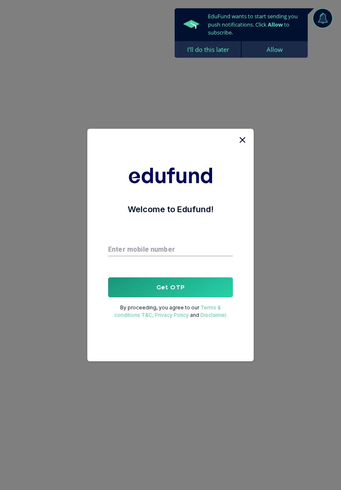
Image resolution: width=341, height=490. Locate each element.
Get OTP (170, 287)
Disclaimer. (213, 315)
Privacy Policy (172, 315)
